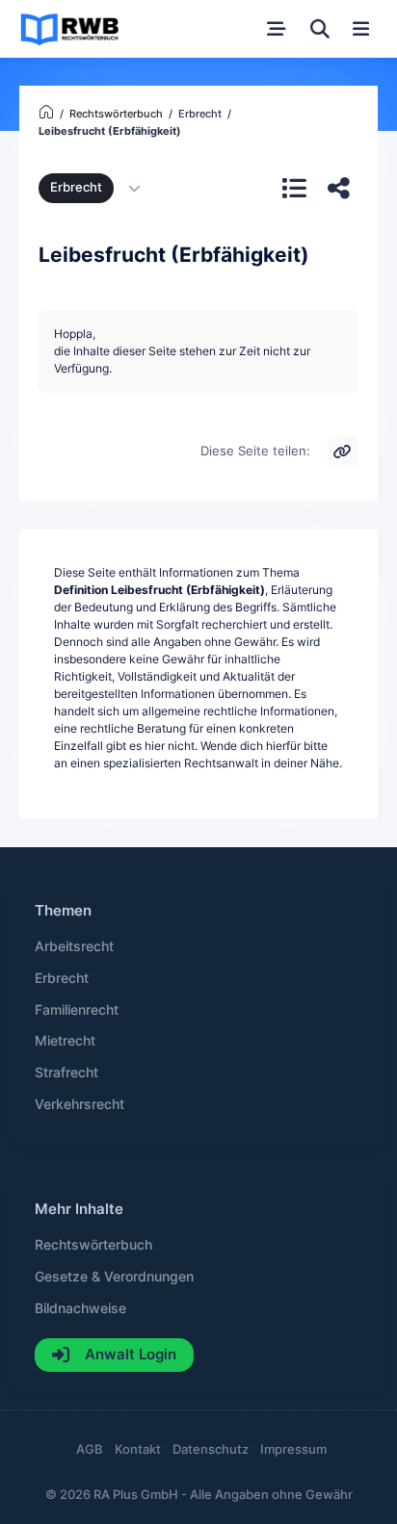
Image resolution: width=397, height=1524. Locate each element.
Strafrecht (66, 1072)
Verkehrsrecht (79, 1104)
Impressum (293, 1449)
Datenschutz (210, 1449)
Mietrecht (65, 1040)
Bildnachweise (80, 1308)
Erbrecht (76, 187)
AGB (89, 1449)
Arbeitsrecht (74, 946)
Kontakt (138, 1449)
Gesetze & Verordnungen (114, 1276)
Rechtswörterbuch (93, 1245)
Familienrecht (77, 1010)
